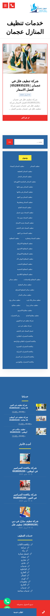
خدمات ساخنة (23, 590)
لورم (24, 578)
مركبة (23, 547)
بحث (9, 142)
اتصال (23, 575)
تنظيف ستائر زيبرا (32, 305)
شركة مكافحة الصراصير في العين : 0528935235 (25, 496)
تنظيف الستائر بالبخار (25, 176)
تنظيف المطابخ (14, 238)
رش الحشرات (15, 315)
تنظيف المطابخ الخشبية (24, 269)
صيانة (23, 556)
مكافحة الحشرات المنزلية (25, 351)
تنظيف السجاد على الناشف (24, 228)
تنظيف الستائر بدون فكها (25, 187)
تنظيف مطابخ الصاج (32, 315)
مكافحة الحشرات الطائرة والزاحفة (25, 341)
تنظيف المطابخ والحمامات (32, 279)
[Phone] (7, 601)
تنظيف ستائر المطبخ (24, 285)
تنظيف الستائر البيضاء (17, 166)
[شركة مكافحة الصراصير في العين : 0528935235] (25, 485)
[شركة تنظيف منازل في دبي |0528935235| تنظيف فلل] (25, 512)
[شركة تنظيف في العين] (39, 8)
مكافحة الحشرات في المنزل (25, 357)
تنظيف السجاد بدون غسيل (24, 212)
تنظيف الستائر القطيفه (24, 171)
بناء (23, 550)
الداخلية (23, 569)
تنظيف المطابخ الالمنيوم (24, 249)
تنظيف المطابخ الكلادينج (24, 274)
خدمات (24, 566)
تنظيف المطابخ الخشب (24, 264)
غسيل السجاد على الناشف (24, 331)
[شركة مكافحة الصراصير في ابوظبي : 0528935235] (25, 458)
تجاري (23, 559)
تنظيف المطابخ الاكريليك (25, 243)
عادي (23, 563)
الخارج (23, 572)
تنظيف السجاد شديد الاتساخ (25, 223)
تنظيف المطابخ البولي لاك (25, 259)
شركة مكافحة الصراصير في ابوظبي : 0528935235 (25, 469)
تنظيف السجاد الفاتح (24, 207)
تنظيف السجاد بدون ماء (24, 218)
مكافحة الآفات (23, 544)
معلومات (23, 581)
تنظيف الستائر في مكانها (25, 192)
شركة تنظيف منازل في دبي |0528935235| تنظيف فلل (25, 523)
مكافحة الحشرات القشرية (24, 346)
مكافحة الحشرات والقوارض (25, 362)
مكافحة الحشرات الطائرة (25, 336)
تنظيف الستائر (34, 166)
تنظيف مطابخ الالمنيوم (25, 310)
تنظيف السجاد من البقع (24, 233)
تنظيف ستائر (13, 279)
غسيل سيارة (23, 553)
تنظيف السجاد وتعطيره (32, 238)
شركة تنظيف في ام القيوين (24, 321)
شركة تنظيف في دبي (25, 326)
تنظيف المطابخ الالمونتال (25, 254)
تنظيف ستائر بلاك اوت (33, 300)
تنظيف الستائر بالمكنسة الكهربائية (25, 182)
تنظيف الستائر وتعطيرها (25, 202)
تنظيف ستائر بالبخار (24, 295)
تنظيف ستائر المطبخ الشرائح (25, 290)
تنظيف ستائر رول (14, 300)
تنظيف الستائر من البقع (24, 197)
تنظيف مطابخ (16, 305)
